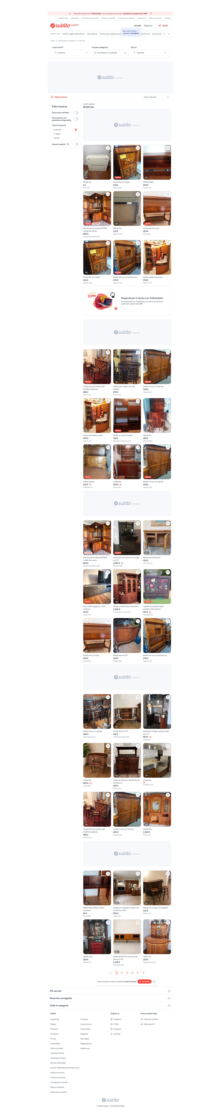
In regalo (57, 134)
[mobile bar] (127, 466)
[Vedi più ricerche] (169, 34)
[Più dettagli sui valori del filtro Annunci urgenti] (68, 144)
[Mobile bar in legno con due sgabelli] (127, 372)
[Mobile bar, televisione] (157, 543)
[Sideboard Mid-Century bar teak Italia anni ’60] (127, 942)
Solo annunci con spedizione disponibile (61, 119)
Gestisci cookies (56, 1048)
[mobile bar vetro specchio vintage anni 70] (127, 543)
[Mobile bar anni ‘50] (127, 717)
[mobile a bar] (97, 942)
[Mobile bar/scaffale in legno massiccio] (97, 893)
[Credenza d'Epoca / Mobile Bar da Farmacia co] (127, 766)
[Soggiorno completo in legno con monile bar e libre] (127, 893)
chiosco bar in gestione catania (112, 34)
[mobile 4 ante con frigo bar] (157, 372)
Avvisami (146, 981)
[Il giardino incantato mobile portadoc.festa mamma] (157, 592)
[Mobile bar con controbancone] (127, 262)
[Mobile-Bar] (157, 815)
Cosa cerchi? (57, 47)
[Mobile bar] (97, 167)
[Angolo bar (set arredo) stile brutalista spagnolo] (97, 372)
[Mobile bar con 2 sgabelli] (97, 717)
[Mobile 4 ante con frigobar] (157, 466)
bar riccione (156, 34)
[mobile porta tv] (97, 466)
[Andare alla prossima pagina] (143, 972)
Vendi (165, 25)
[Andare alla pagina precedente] (111, 972)
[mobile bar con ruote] (157, 214)
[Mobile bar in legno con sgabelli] (157, 893)
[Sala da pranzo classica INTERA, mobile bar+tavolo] (97, 214)
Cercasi (56, 138)
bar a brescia (92, 34)
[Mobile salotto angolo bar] (157, 262)
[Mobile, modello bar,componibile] (127, 592)
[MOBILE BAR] (157, 167)
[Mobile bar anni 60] (127, 640)
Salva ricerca (61, 97)
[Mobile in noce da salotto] (127, 420)
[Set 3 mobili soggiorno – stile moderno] (97, 592)
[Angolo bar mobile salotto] (97, 420)
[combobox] (71, 53)
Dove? (134, 47)
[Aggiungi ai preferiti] (108, 148)
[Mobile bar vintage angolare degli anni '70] (157, 717)
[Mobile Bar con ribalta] (127, 167)
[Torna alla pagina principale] (65, 25)
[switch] (76, 112)
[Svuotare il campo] (87, 53)
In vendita (57, 129)
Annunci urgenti (58, 144)
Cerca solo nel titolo (60, 112)
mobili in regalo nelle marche (74, 34)
